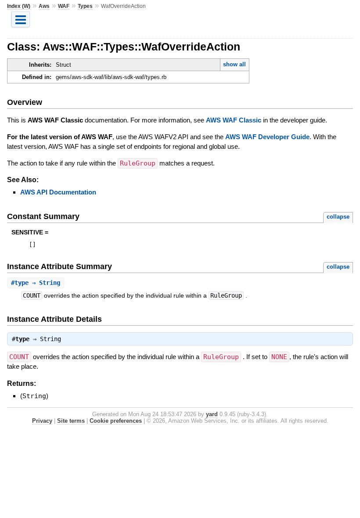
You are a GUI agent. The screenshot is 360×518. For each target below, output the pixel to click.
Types (85, 6)
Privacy (42, 420)
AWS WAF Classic (233, 120)
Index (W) (18, 6)
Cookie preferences (116, 420)
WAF (63, 6)
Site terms (71, 420)
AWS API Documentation (58, 192)
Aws (44, 6)
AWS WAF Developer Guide (267, 136)
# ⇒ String (35, 282)
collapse (338, 216)
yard (212, 414)
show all (234, 64)
